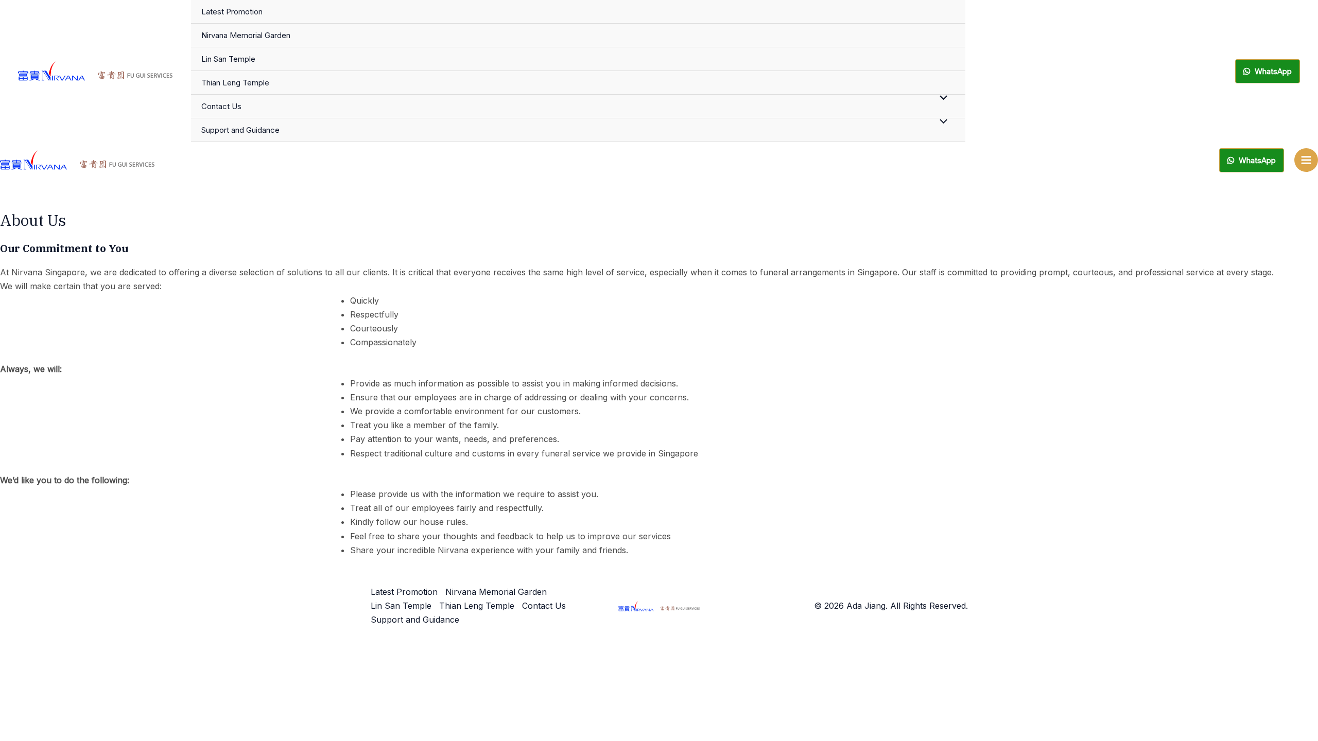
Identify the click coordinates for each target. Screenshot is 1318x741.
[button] (1267, 71)
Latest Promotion (232, 11)
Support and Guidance (240, 130)
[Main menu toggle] (1306, 160)
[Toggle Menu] (941, 97)
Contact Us (221, 106)
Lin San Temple (228, 59)
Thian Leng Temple (235, 82)
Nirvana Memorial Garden (245, 35)
